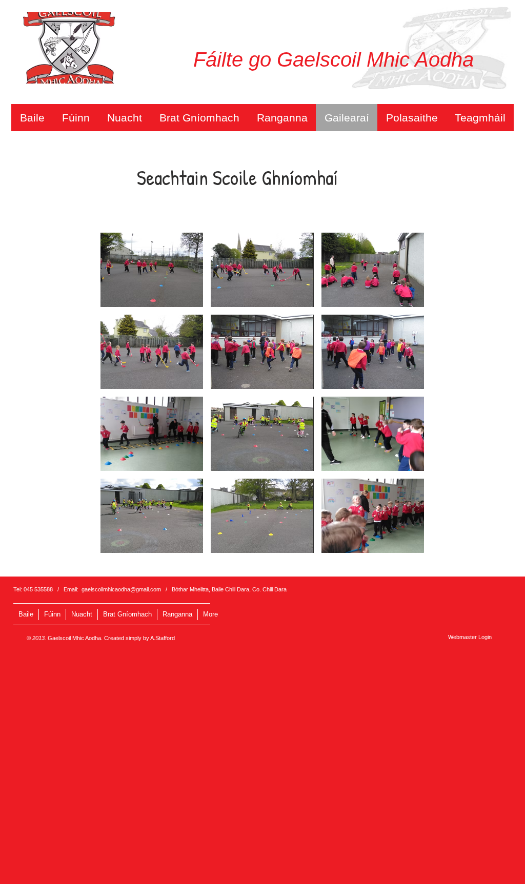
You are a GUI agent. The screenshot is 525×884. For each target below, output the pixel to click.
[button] (151, 270)
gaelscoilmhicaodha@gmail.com (121, 589)
